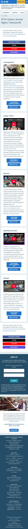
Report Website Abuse (10, 527)
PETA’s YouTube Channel (11, 34)
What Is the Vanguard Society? (14, 494)
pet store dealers (14, 82)
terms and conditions (17, 386)
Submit (14, 381)
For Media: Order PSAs (16, 479)
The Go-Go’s (9, 134)
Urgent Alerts (10, 468)
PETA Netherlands (18, 504)
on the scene (9, 208)
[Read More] (14, 415)
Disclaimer (14, 522)
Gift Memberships (11, 497)
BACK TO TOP (13, 164)
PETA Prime (19, 458)
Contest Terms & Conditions (14, 520)
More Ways (18, 497)
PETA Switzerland (11, 505)
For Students (19, 470)
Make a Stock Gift (10, 492)
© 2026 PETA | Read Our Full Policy (14, 517)
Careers (17, 454)
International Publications (14, 463)
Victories (8, 458)
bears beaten (13, 86)
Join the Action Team (10, 470)
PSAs (8, 479)
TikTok (6, 36)
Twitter (14, 331)
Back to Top (13, 107)
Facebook (7, 331)
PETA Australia (11, 507)
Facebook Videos (14, 42)
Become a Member (17, 486)
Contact (16, 518)
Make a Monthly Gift (14, 487)
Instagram (14, 36)
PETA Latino (18, 509)
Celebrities (15, 12)
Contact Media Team (14, 480)
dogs (10, 204)
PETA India (18, 505)
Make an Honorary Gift (14, 490)
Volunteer (13, 458)
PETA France (16, 502)
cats (13, 204)
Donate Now (9, 486)
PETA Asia (18, 507)
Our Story (11, 454)
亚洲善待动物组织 (11, 509)
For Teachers (14, 472)
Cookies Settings (19, 527)
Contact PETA (19, 462)
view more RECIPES (14, 313)
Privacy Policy (10, 525)
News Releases (17, 477)
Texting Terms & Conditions (14, 523)
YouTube (14, 49)
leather (7, 86)
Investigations (5, 12)
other (7, 206)
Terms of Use (17, 525)
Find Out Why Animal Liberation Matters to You (14, 457)
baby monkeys (13, 89)
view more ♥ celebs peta (14, 160)
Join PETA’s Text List (10, 462)
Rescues (22, 12)
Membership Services (14, 495)
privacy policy (13, 390)
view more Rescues (14, 218)
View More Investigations (14, 103)
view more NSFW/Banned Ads (14, 265)
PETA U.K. (11, 502)
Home (2, 15)
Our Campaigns (17, 468)
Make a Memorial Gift (14, 489)
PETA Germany (9, 504)
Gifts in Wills (18, 492)
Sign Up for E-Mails (14, 460)
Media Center (10, 477)
